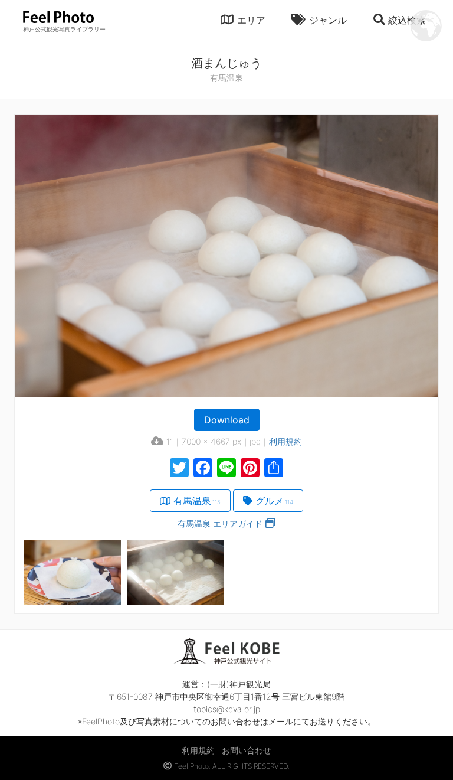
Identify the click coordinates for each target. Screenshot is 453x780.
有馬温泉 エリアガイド (220, 523)
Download (227, 420)
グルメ (274, 501)
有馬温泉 (197, 501)
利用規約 (285, 441)
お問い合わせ (246, 750)
